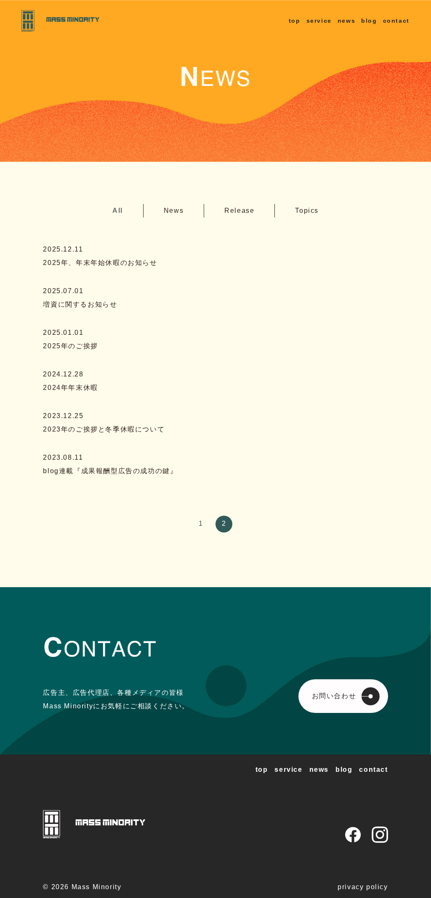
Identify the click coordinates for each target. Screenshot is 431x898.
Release (239, 210)
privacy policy (363, 886)
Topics (307, 210)
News (174, 210)
